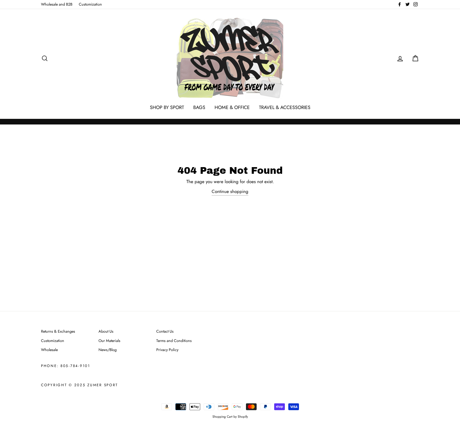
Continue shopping (230, 191)
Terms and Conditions (174, 340)
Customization (90, 4)
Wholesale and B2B (56, 4)
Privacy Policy (167, 349)
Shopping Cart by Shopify (230, 416)
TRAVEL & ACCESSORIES (284, 107)
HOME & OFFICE (232, 107)
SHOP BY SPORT (167, 107)
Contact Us (165, 331)
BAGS (199, 107)
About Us (105, 331)
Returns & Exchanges (58, 331)
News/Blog (107, 349)
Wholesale (49, 349)
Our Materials (109, 340)
